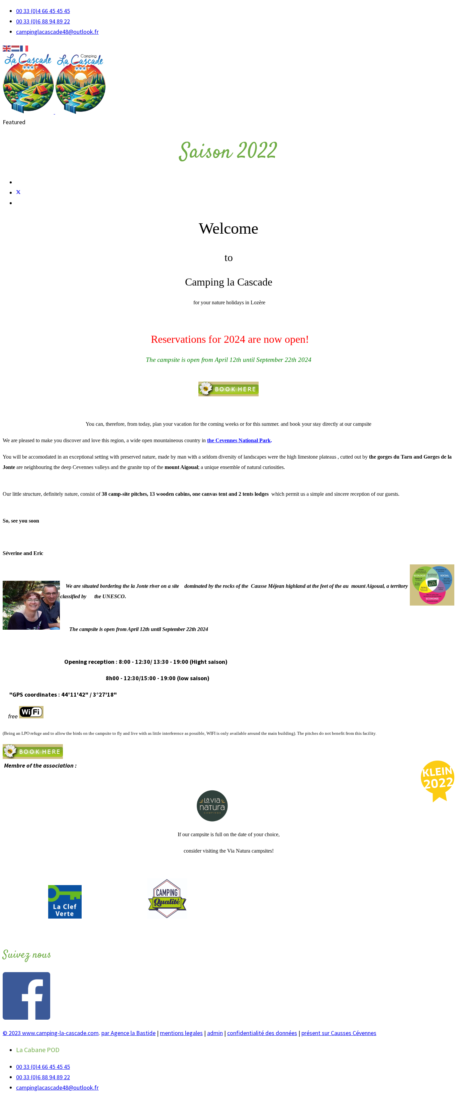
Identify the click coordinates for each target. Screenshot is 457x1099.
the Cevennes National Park (239, 440)
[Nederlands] (15, 48)
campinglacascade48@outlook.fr (57, 31)
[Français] (24, 48)
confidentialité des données (262, 1033)
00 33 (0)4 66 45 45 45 (43, 11)
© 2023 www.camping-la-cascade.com (51, 1033)
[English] (7, 48)
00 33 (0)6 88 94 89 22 (43, 21)
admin (215, 1033)
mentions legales (181, 1033)
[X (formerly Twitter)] (18, 193)
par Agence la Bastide (128, 1033)
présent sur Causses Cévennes (338, 1033)
